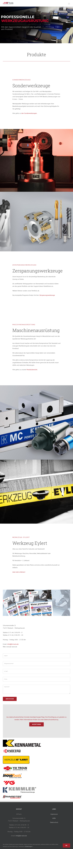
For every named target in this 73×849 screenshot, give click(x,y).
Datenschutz (54, 822)
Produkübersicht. (32, 370)
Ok (66, 845)
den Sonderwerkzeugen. (29, 113)
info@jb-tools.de (13, 644)
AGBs (54, 818)
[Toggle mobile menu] (69, 4)
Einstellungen (28, 846)
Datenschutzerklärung (51, 720)
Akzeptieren (36, 724)
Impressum (54, 814)
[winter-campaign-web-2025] (36, 590)
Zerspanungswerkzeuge (47, 295)
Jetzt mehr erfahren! (18, 572)
